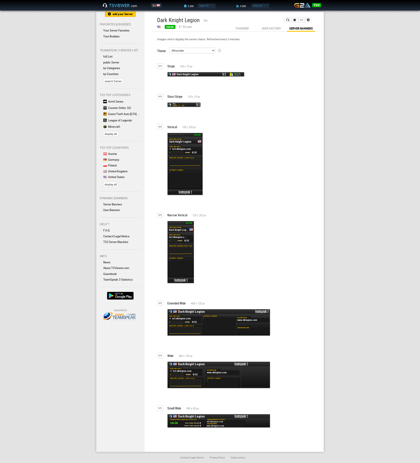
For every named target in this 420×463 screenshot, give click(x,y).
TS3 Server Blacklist (115, 242)
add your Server (123, 14)
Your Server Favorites (116, 30)
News (106, 262)
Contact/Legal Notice (116, 236)
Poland (112, 165)
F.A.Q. (106, 230)
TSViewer (242, 28)
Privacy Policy (217, 457)
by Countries (111, 74)
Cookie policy (238, 457)
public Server (111, 62)
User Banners (111, 210)
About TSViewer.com (116, 268)
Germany (113, 160)
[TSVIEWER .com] (105, 5)
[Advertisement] (303, 116)
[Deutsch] (154, 5)
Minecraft (114, 127)
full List (107, 56)
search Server (113, 81)
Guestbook (110, 274)
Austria (112, 154)
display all (111, 134)
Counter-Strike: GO (119, 108)
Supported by (120, 310)
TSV (317, 5)
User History (271, 28)
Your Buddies (111, 36)
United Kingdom (118, 171)
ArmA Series (115, 101)
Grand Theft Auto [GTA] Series (124, 114)
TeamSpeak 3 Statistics (118, 279)
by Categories (111, 68)
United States (116, 177)
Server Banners (112, 204)
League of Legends (120, 120)
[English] (159, 5)
